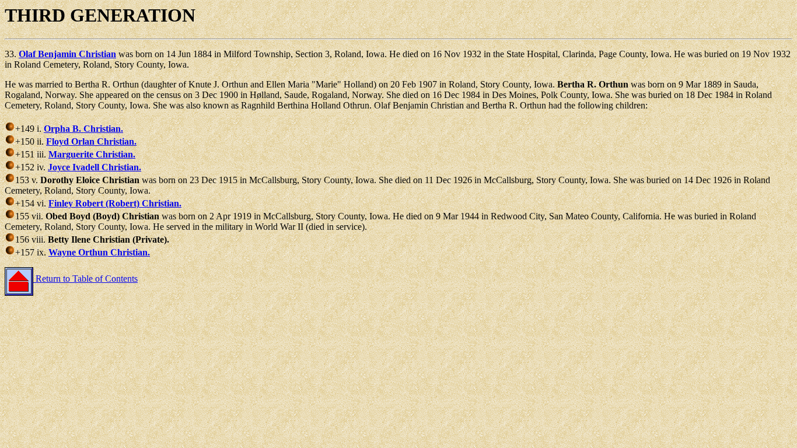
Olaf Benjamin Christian (67, 54)
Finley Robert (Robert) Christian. (114, 203)
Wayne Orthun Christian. (99, 252)
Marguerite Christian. (91, 154)
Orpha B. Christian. (83, 129)
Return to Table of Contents (85, 279)
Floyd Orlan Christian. (91, 141)
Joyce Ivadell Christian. (94, 167)
